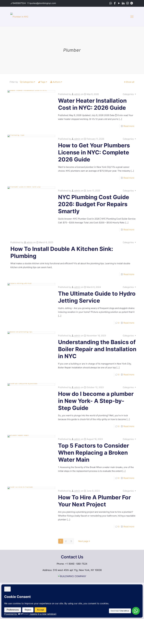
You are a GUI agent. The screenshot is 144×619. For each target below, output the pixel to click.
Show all (130, 82)
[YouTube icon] (119, 3)
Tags (43, 82)
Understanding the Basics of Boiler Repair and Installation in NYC (97, 349)
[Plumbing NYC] (19, 16)
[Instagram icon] (127, 3)
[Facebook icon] (114, 3)
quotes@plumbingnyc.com (43, 3)
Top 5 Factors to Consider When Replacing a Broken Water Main (93, 452)
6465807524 (19, 3)
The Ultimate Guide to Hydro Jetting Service (97, 297)
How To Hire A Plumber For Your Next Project (94, 501)
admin (77, 94)
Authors (56, 82)
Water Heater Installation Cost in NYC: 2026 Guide (92, 104)
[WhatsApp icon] (110, 3)
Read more (128, 126)
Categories (27, 82)
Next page (83, 541)
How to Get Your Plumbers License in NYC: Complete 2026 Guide (94, 152)
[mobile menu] (132, 16)
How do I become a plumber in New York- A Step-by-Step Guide (96, 400)
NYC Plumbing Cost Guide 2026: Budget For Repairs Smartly (93, 204)
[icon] (131, 3)
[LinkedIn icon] (123, 3)
